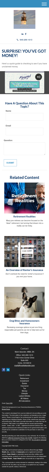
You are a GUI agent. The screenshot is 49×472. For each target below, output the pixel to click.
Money (24, 391)
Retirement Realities (24, 216)
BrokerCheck (6, 409)
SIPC (23, 452)
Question (8, 140)
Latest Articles (24, 396)
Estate (24, 383)
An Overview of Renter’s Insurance (24, 270)
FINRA (19, 452)
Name (8, 111)
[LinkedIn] (22, 34)
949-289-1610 (26, 39)
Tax (24, 388)
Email (8, 125)
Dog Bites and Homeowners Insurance (24, 322)
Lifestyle (24, 393)
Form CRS (9, 403)
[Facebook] (25, 34)
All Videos (24, 398)
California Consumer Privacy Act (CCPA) (20, 438)
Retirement (24, 378)
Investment (24, 381)
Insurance (25, 386)
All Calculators (24, 401)
